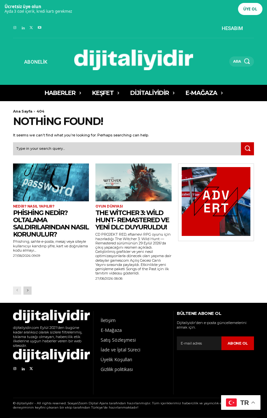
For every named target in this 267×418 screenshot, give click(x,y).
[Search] (247, 148)
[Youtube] (39, 27)
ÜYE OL (250, 9)
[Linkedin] (23, 27)
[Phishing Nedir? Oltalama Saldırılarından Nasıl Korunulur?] (51, 182)
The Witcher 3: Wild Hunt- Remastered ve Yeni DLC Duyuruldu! (132, 220)
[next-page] (27, 290)
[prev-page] (17, 290)
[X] (31, 27)
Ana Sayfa (22, 111)
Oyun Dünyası (109, 207)
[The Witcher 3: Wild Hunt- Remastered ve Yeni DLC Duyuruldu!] (133, 182)
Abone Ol (238, 343)
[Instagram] (14, 27)
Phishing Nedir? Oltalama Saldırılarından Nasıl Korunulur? (51, 223)
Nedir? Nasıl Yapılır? (33, 207)
